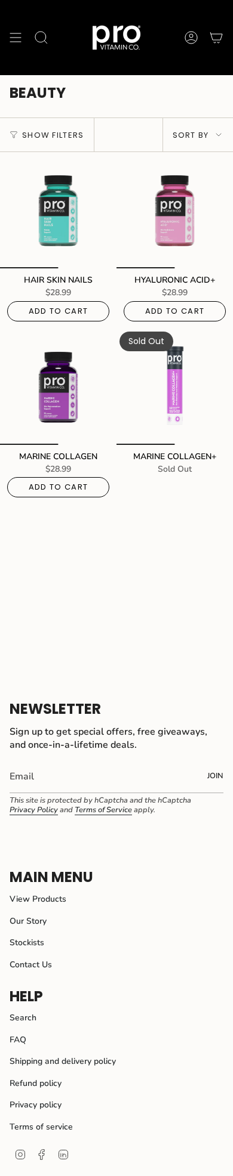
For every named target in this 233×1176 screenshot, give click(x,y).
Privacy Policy (34, 809)
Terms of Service (103, 809)
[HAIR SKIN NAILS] (58, 210)
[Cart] (216, 37)
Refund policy (36, 1083)
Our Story (28, 921)
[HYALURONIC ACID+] (174, 210)
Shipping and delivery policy (63, 1061)
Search (23, 1017)
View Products (38, 899)
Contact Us (31, 964)
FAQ (18, 1039)
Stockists (27, 942)
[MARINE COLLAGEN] (58, 387)
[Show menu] (15, 37)
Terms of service (41, 1126)
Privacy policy (36, 1104)
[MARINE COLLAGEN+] (174, 387)
